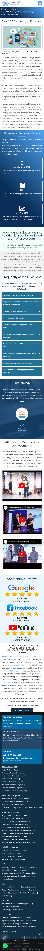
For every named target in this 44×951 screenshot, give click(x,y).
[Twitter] (26, 937)
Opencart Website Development (15, 821)
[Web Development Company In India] (22, 519)
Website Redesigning (10, 779)
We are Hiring (13, 923)
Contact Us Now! (22, 710)
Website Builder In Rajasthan (15, 262)
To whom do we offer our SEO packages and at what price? (20, 345)
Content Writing (20, 870)
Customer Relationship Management (16, 904)
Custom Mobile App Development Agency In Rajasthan (21, 253)
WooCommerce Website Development (17, 830)
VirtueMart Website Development (15, 839)
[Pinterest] (29, 937)
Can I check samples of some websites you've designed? (18, 335)
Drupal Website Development (14, 804)
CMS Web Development (11, 807)
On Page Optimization (10, 873)
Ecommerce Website (11, 812)
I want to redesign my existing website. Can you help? (18, 326)
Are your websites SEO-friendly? (14, 318)
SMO (3, 884)
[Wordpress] (40, 937)
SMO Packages (8, 896)
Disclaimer (22, 926)
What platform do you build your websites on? (18, 363)
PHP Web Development (32, 807)
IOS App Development (11, 907)
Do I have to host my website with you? (16, 311)
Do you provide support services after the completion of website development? (21, 303)
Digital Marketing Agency (18, 665)
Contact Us (26, 923)
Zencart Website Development (14, 818)
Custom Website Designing (12, 785)
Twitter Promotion (28, 887)
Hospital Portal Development (13, 859)
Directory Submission (28, 867)
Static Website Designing (11, 770)
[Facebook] (22, 937)
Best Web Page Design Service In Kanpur (29, 259)
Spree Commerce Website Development (18, 833)
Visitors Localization (22, 940)
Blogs (4, 923)
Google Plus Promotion (11, 890)
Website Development (11, 795)
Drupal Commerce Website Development (18, 842)
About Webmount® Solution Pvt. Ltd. (16, 918)
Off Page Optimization (30, 873)
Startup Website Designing (12, 782)
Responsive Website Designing (14, 776)
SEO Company (15, 671)
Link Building (6, 870)
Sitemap (32, 926)
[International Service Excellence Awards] (22, 553)
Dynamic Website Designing (13, 773)
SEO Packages (7, 879)
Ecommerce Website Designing (14, 791)
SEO (3, 864)
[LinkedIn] (33, 937)
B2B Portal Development (11, 856)
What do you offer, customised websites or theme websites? (19, 354)
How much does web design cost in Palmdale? (18, 295)
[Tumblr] (37, 937)
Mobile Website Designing (12, 788)
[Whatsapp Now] (4, 938)
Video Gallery (31, 921)
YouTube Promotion (28, 893)
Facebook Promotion (10, 887)
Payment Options (9, 926)
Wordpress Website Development (15, 798)
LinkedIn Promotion (30, 890)
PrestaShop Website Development (16, 824)
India (12, 9)
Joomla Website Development (14, 801)
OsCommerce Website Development (17, 827)
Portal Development (10, 847)
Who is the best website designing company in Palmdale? (18, 371)
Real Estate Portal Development (15, 850)
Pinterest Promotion (10, 893)
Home (3, 9)
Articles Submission (9, 867)
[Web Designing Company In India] (22, 485)
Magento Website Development (14, 815)
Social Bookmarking (9, 876)
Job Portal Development (11, 853)
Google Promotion (9, 656)
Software (6, 900)
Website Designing (10, 766)
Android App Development (12, 910)
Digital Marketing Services (31, 656)
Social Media (9, 682)
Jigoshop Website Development (14, 836)
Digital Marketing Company (13, 921)
